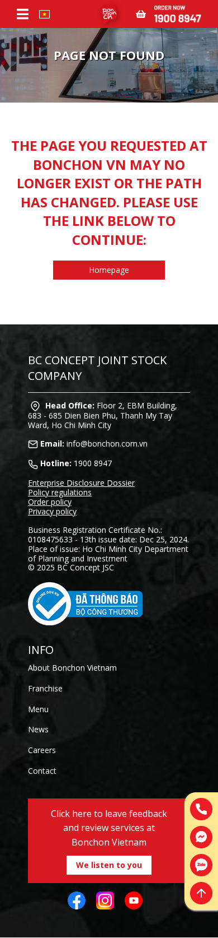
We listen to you (109, 865)
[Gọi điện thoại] (201, 809)
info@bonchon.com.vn (107, 443)
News (38, 729)
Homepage (109, 269)
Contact (42, 770)
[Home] (109, 14)
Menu (38, 709)
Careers (42, 750)
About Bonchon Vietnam (72, 667)
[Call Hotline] (177, 13)
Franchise (45, 688)
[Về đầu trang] (201, 893)
